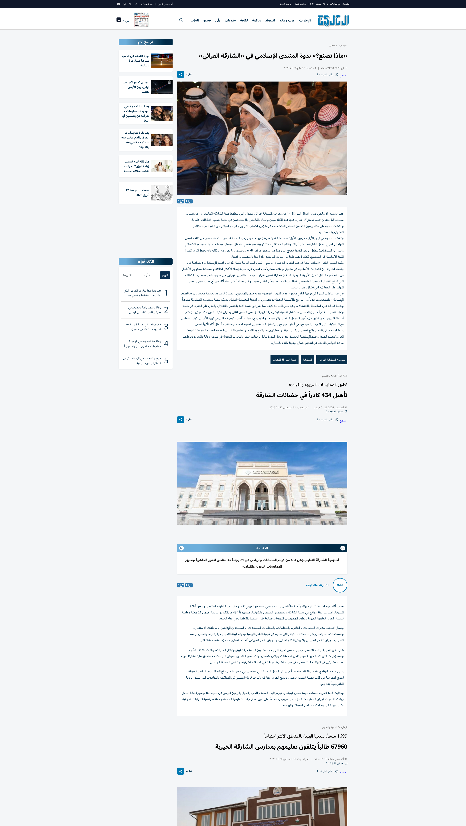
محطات (333, 45)
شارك (189, 74)
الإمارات (305, 20)
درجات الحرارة (285, 4)
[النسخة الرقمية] (141, 20)
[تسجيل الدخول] (172, 4)
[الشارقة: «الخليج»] (340, 585)
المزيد (195, 20)
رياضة (256, 20)
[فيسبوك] (136, 4)
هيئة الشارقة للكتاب (284, 360)
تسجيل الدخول (163, 4)
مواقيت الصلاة (300, 4)
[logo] (334, 21)
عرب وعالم (287, 20)
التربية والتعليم (329, 375)
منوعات (230, 20)
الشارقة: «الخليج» (317, 585)
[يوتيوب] (118, 4)
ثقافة (244, 20)
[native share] (180, 74)
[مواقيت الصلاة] (118, 20)
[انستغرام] (124, 4)
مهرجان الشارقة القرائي (332, 360)
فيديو (207, 20)
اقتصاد (270, 20)
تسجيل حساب (147, 4)
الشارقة (307, 360)
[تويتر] (130, 4)
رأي (217, 20)
